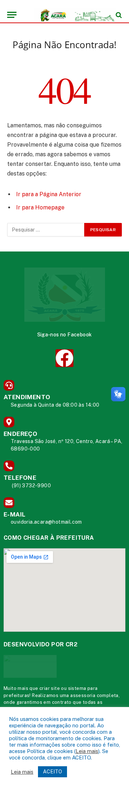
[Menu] (11, 15)
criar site (49, 688)
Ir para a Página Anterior (48, 194)
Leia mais (87, 751)
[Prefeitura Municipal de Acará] (68, 15)
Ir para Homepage (40, 207)
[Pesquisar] (118, 15)
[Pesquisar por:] (46, 230)
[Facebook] (64, 358)
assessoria (82, 695)
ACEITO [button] (52, 771)
